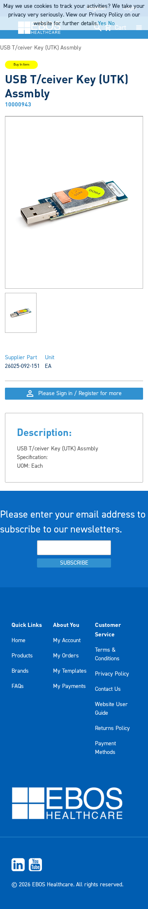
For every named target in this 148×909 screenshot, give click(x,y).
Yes (102, 23)
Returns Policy (112, 728)
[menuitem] (74, 864)
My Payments (69, 686)
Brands (20, 671)
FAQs (18, 686)
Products (22, 655)
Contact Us (108, 689)
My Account (67, 640)
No (111, 23)
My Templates (70, 671)
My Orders (66, 655)
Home (18, 640)
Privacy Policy (112, 674)
